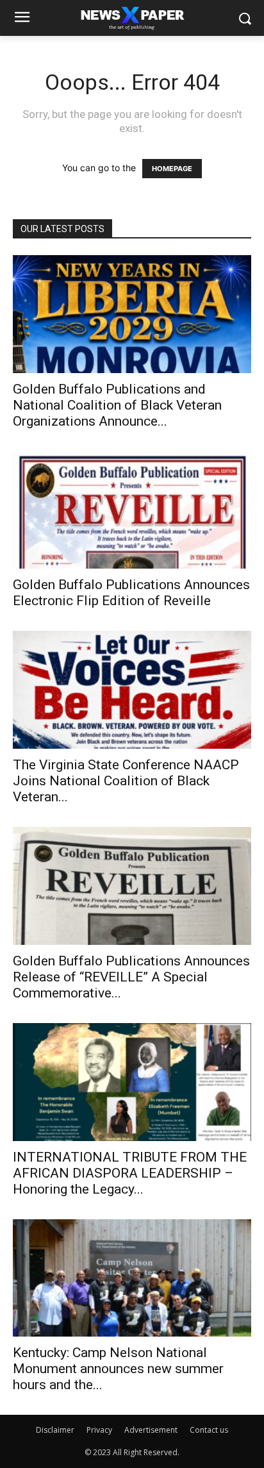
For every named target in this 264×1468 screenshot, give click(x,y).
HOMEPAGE (172, 168)
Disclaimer (55, 1429)
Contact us (209, 1429)
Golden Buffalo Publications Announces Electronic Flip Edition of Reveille (131, 592)
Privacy (99, 1429)
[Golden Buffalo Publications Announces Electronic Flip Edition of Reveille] (132, 510)
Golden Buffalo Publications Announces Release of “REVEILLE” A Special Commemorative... (131, 977)
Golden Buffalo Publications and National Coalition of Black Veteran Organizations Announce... (117, 405)
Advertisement (150, 1429)
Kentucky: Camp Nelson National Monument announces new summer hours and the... (118, 1368)
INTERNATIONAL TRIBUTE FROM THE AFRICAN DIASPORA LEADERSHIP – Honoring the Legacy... (130, 1173)
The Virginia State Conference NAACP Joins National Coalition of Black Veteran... (126, 781)
